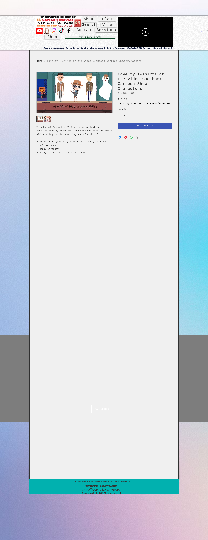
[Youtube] (39, 31)
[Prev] (201, 31)
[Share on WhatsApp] (131, 137)
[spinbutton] (125, 115)
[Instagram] (54, 31)
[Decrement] (120, 115)
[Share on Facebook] (120, 137)
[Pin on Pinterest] (125, 137)
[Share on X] (137, 137)
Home (39, 61)
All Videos (102, 409)
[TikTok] (61, 31)
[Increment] (129, 115)
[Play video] (145, 32)
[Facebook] (69, 31)
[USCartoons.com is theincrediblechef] (47, 31)
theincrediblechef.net (157, 103)
